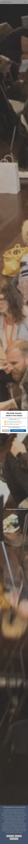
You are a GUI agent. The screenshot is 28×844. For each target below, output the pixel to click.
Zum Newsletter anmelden (18, 430)
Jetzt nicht (6, 430)
